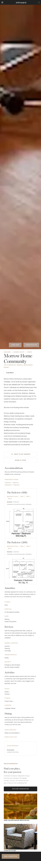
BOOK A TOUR (20, 460)
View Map (15, 345)
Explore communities (20, 789)
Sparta (29, 352)
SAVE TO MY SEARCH (22, 454)
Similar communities (11, 763)
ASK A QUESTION (10, 856)
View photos (31, 345)
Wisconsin (7, 352)
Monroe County (19, 352)
